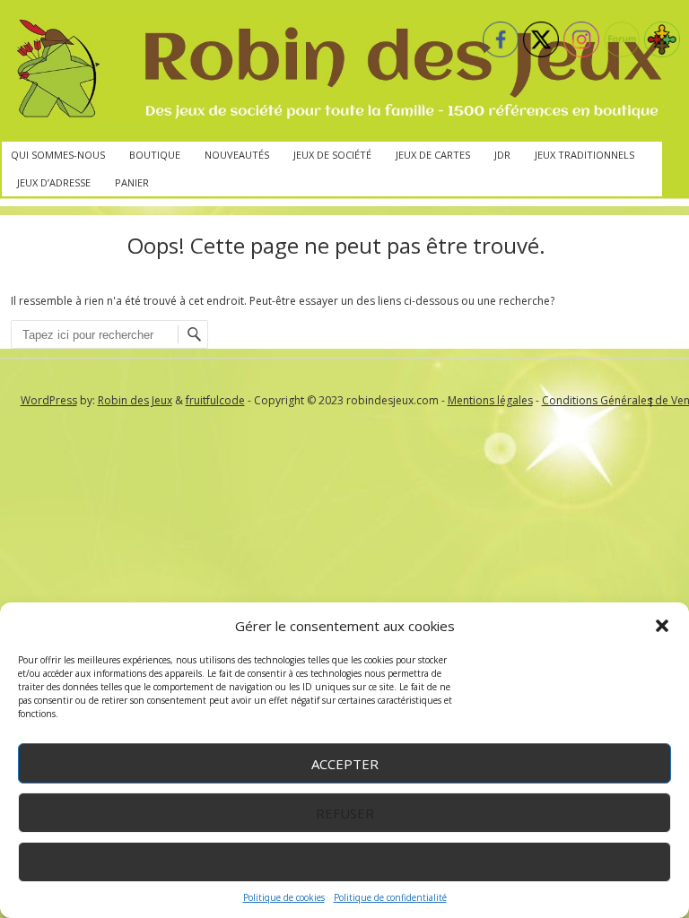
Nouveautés (237, 154)
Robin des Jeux (135, 400)
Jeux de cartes (433, 154)
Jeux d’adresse (54, 182)
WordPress (49, 400)
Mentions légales (490, 400)
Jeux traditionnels (584, 154)
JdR (502, 154)
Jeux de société (332, 154)
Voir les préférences (345, 862)
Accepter (345, 764)
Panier (132, 182)
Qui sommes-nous (58, 154)
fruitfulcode (215, 400)
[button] (662, 626)
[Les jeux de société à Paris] (336, 71)
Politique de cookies (284, 897)
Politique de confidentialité (390, 897)
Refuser (345, 813)
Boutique (154, 154)
